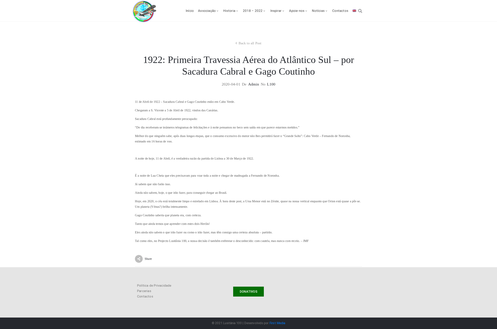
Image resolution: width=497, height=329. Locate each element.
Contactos (340, 11)
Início (190, 11)
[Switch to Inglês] (354, 10)
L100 (271, 84)
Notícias (318, 11)
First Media (277, 323)
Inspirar (276, 11)
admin (253, 84)
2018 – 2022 (252, 11)
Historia (229, 11)
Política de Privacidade (154, 285)
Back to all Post (250, 43)
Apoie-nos (296, 11)
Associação (207, 11)
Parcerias (144, 291)
